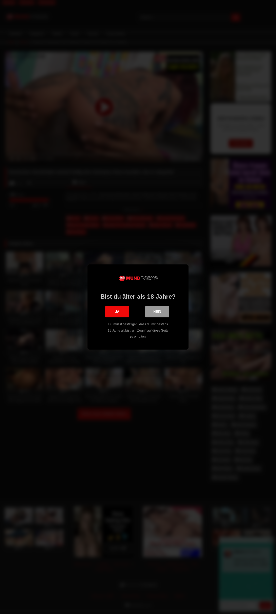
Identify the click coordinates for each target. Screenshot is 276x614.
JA (117, 311)
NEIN (157, 311)
